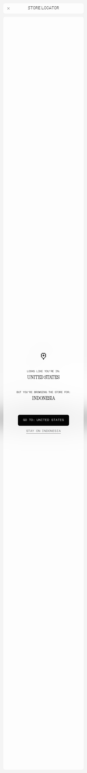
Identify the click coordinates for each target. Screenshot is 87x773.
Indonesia (43, 431)
